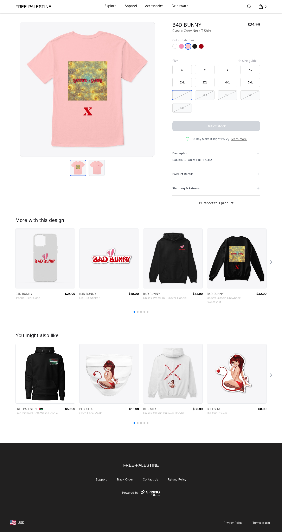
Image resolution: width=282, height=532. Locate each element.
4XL (227, 82)
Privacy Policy (233, 522)
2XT (227, 95)
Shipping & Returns (186, 188)
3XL (205, 82)
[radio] (182, 69)
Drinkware (180, 6)
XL (250, 69)
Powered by (130, 492)
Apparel (131, 6)
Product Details (182, 174)
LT (182, 95)
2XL (182, 82)
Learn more (239, 139)
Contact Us (150, 479)
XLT (205, 95)
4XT (182, 108)
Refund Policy (177, 479)
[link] (45, 258)
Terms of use (261, 522)
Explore (110, 6)
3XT (250, 95)
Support (101, 479)
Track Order (125, 479)
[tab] (78, 168)
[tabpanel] (87, 89)
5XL (250, 82)
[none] (247, 61)
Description (180, 153)
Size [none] (175, 61)
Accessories (154, 6)
